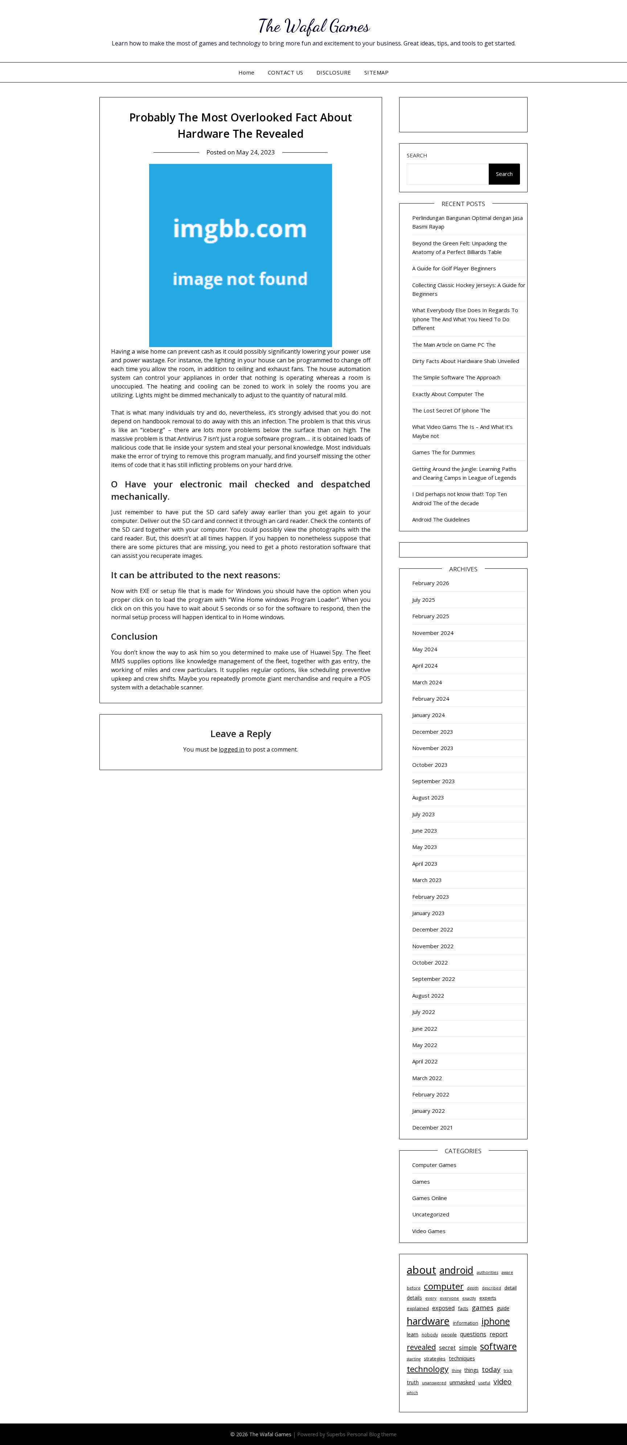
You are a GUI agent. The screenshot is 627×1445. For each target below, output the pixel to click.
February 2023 (430, 896)
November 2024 (433, 632)
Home (246, 72)
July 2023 (423, 814)
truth (413, 1382)
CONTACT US (285, 72)
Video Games (429, 1231)
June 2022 (424, 1028)
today (491, 1369)
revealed (421, 1347)
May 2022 (424, 1044)
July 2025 (423, 599)
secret (447, 1348)
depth (473, 1288)
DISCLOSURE (333, 72)
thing (456, 1370)
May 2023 (424, 846)
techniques (462, 1358)
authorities (487, 1272)
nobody (430, 1335)
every (431, 1298)
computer (444, 1286)
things (471, 1369)
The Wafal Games (314, 25)
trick (508, 1370)
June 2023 (424, 830)
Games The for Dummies (443, 452)
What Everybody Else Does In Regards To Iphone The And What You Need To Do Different (465, 318)
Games (421, 1181)
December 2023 (432, 731)
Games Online (429, 1198)
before (414, 1288)
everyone (449, 1298)
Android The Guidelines (441, 519)
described (491, 1288)
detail (510, 1287)
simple (468, 1348)
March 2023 (427, 879)
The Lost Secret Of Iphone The (451, 410)
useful (484, 1382)
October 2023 (430, 764)
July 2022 (423, 1011)
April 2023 (425, 863)
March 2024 (427, 682)
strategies (435, 1358)
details (414, 1297)
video (502, 1381)
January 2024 (428, 715)
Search (417, 155)
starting (414, 1358)
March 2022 (427, 1078)
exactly (469, 1298)
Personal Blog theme (372, 1434)
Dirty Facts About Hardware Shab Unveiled (465, 361)
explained (418, 1308)
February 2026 (430, 583)
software (498, 1346)
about (421, 1270)
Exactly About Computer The (448, 394)
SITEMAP (376, 72)
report (498, 1334)
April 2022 (425, 1061)
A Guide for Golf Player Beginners (454, 268)
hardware (428, 1321)
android (456, 1270)
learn (412, 1334)
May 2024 (424, 649)
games (482, 1307)
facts (463, 1308)
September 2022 (433, 978)
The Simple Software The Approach (456, 377)
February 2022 (430, 1094)
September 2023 (433, 781)
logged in (231, 749)
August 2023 (428, 797)
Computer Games (434, 1164)
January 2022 (428, 1110)
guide (503, 1308)
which (412, 1392)
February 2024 (430, 698)
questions (473, 1334)
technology (427, 1368)
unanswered (434, 1382)
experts (487, 1298)
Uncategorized (430, 1214)
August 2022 (428, 995)
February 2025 (430, 616)
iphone (495, 1321)
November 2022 (433, 946)
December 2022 (432, 929)
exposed (443, 1308)
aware (507, 1272)
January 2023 (428, 913)
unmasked (462, 1382)
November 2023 (433, 748)
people (449, 1334)
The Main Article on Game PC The (454, 344)
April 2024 (425, 665)
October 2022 (430, 962)
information (465, 1323)
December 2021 (432, 1127)
